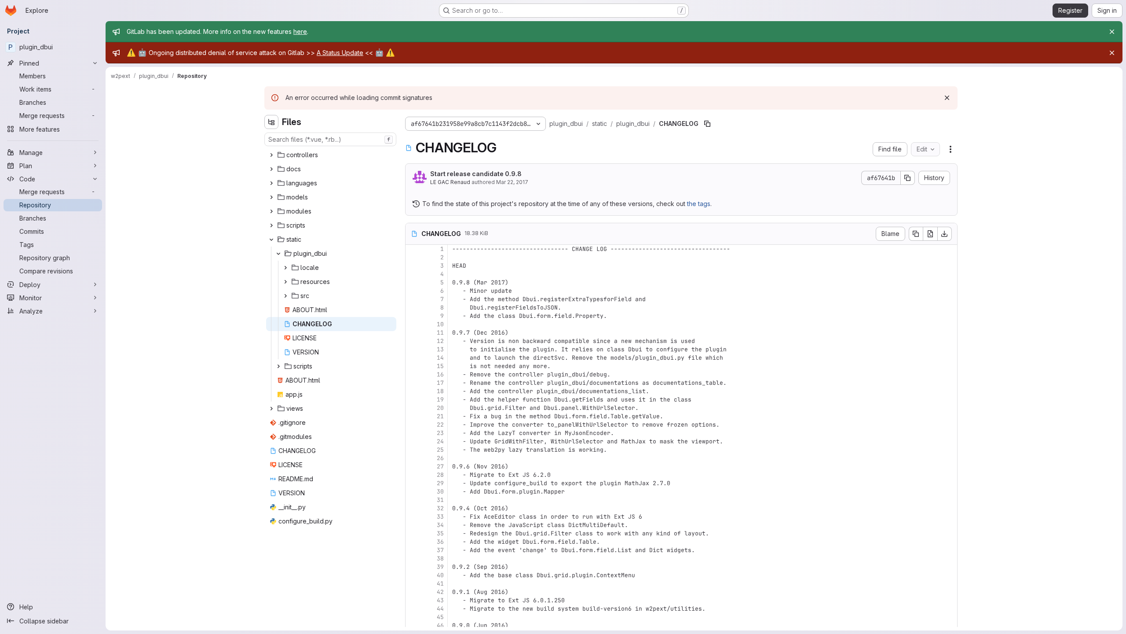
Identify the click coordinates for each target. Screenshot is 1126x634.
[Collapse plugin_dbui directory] (278, 253)
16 (440, 374)
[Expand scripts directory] (271, 225)
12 (440, 341)
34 (440, 525)
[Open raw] (930, 234)
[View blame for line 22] (413, 424)
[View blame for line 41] (413, 583)
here (300, 31)
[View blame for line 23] (413, 433)
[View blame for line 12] (413, 341)
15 (440, 366)
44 (440, 608)
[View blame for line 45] (413, 617)
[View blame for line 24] (413, 441)
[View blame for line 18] (413, 391)
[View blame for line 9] (413, 316)
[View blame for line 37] (413, 550)
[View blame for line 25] (413, 450)
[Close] (1112, 31)
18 (440, 391)
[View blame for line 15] (413, 366)
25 (440, 449)
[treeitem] (331, 155)
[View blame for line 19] (413, 399)
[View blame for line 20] (413, 408)
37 (440, 550)
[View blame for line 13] (413, 349)
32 (440, 508)
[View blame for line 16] (413, 374)
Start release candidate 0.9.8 (476, 173)
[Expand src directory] (285, 296)
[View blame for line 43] (413, 600)
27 (440, 466)
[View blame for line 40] (413, 575)
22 (440, 424)
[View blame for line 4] (413, 274)
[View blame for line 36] (413, 542)
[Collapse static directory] (271, 239)
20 (440, 408)
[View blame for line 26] (413, 458)
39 (440, 567)
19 (440, 399)
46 (440, 625)
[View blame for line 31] (413, 500)
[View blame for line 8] (413, 307)
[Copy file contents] (916, 234)
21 (440, 416)
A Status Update (340, 52)
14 (440, 357)
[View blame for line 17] (413, 383)
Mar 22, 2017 (512, 182)
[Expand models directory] (271, 197)
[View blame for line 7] (413, 299)
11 (440, 332)
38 (440, 558)
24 (440, 441)
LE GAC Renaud (450, 182)
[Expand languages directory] (271, 183)
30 (440, 491)
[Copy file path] (707, 124)
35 (440, 533)
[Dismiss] (947, 97)
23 (440, 433)
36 (440, 542)
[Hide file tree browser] (271, 122)
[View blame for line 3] (413, 266)
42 (440, 592)
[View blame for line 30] (413, 491)
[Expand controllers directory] (271, 155)
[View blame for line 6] (413, 291)
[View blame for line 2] (413, 257)
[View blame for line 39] (413, 567)
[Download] (945, 234)
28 (440, 475)
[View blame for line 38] (413, 558)
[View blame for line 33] (413, 516)
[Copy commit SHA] (908, 178)
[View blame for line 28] (413, 475)
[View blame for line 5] (413, 282)
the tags (698, 203)
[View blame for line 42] (413, 592)
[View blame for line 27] (413, 466)
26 (440, 458)
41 (440, 583)
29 (440, 483)
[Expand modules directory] (271, 211)
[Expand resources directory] (285, 281)
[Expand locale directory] (285, 267)
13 (440, 349)
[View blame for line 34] (413, 525)
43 (440, 600)
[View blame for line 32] (413, 508)
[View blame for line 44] (413, 609)
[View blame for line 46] (413, 625)
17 (440, 383)
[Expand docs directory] (271, 169)
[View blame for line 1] (413, 249)
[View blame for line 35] (413, 533)
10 (440, 324)
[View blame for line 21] (413, 416)
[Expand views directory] (271, 408)
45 (440, 617)
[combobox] (330, 139)
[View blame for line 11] (413, 332)
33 (440, 516)
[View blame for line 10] (413, 324)
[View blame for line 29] (413, 483)
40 (440, 575)
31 (440, 500)
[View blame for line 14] (413, 358)
